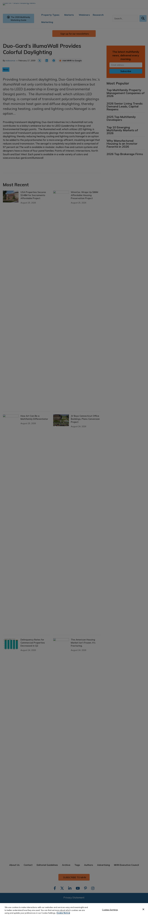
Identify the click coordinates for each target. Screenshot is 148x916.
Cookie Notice (63, 913)
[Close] (143, 909)
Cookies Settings (110, 909)
